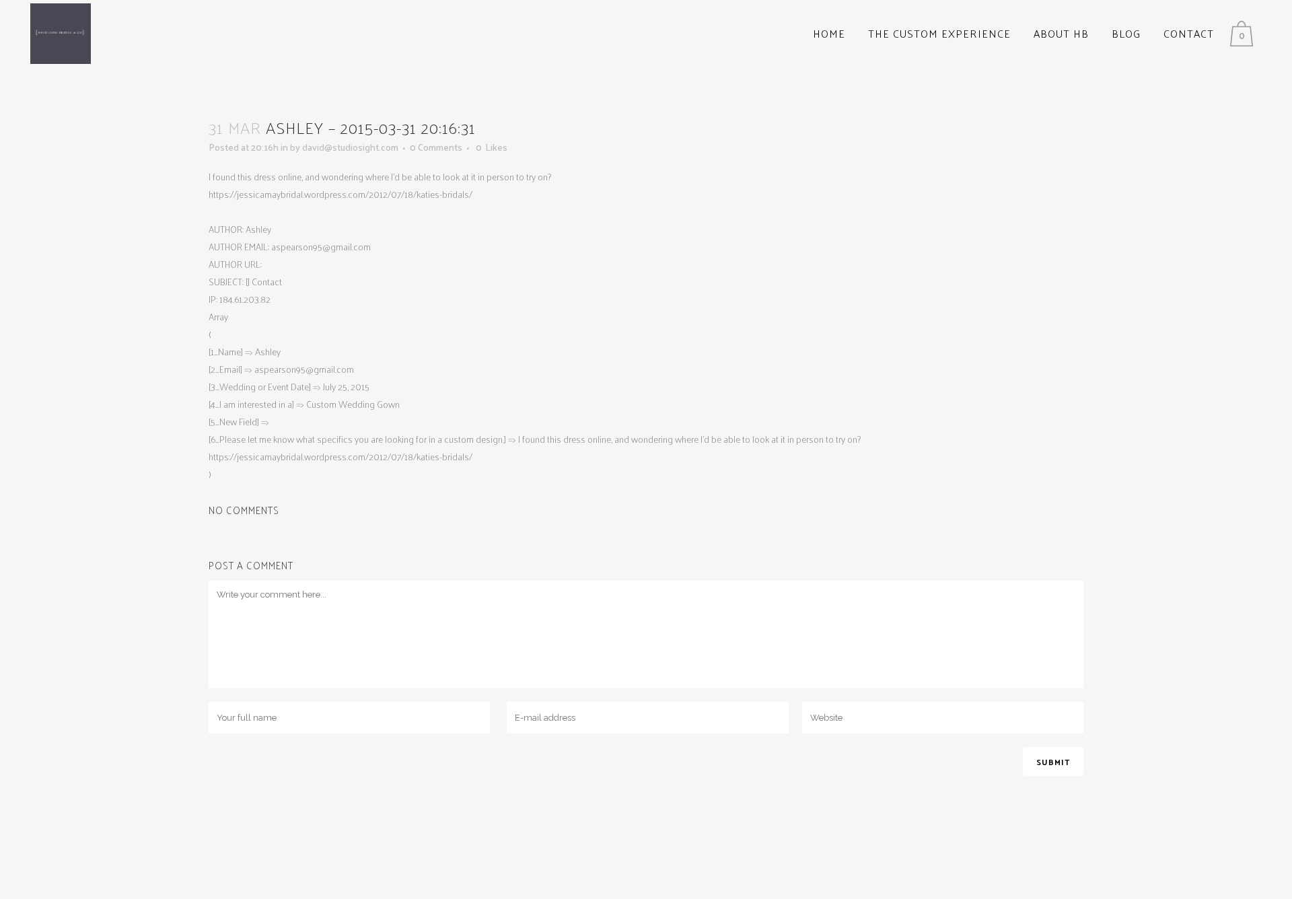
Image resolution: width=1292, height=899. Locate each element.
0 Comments (436, 147)
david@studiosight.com (350, 147)
